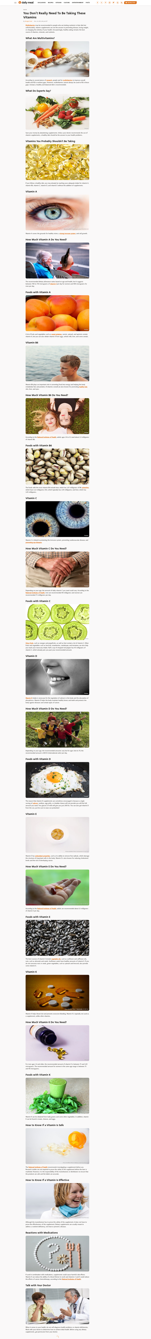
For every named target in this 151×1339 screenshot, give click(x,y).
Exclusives (42, 3)
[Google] (117, 2)
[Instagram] (109, 2)
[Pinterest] (105, 2)
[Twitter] (101, 2)
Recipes (50, 3)
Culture (67, 3)
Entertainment (77, 3)
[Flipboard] (113, 2)
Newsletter (131, 2)
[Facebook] (97, 2)
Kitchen (58, 3)
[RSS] (121, 2)
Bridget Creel (28, 21)
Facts (88, 3)
